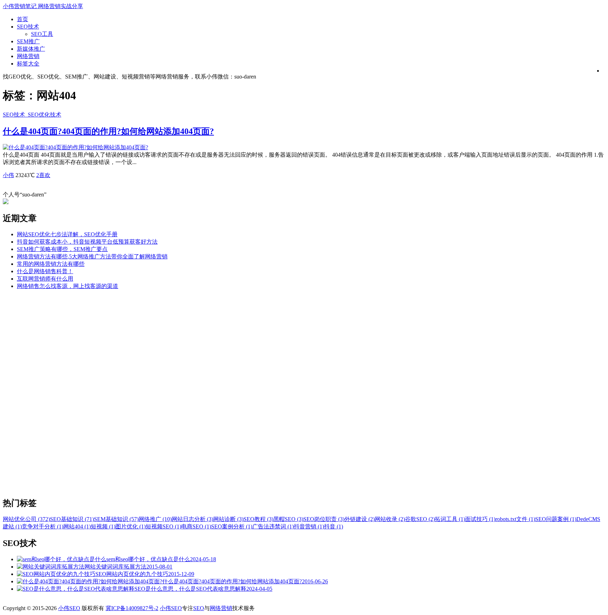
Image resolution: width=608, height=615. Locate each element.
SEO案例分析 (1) (231, 526)
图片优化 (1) (130, 526)
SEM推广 (28, 41)
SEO (198, 608)
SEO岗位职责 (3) (323, 519)
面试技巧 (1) (480, 519)
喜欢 (43, 175)
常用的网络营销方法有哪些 (50, 264)
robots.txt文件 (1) (515, 519)
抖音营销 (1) (309, 526)
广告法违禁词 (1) (273, 526)
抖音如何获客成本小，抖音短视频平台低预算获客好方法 (87, 242)
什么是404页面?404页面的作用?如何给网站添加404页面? (108, 131)
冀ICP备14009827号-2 (132, 608)
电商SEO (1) (196, 526)
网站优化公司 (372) (26, 519)
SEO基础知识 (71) (72, 519)
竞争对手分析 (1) (42, 526)
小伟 (8, 175)
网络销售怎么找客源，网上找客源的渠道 (67, 286)
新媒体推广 (31, 49)
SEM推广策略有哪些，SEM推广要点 (62, 249)
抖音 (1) (333, 526)
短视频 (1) (103, 526)
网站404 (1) (77, 526)
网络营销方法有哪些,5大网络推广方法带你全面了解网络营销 (92, 256)
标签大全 (28, 64)
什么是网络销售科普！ (45, 271)
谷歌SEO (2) (420, 519)
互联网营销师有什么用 (45, 279)
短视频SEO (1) (163, 526)
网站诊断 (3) (228, 519)
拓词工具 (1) (450, 519)
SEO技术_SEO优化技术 (32, 115)
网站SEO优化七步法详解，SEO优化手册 (67, 234)
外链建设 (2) (359, 519)
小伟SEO (69, 608)
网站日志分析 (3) (192, 519)
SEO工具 (42, 34)
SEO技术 (28, 27)
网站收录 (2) (390, 519)
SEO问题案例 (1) (555, 519)
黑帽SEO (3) (288, 519)
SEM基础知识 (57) (116, 519)
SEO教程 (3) (258, 519)
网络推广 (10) (155, 519)
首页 (22, 19)
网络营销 (28, 56)
